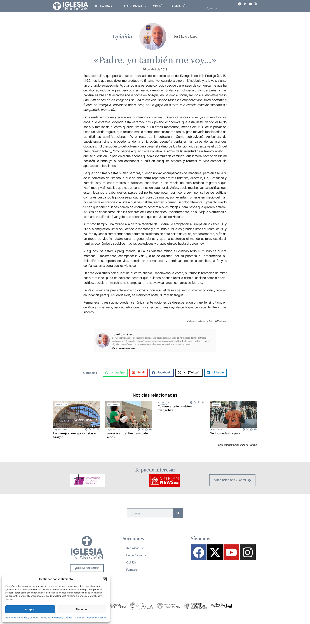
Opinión (159, 6)
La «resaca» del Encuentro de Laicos (126, 435)
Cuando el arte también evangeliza (175, 408)
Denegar (81, 609)
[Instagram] (255, 4)
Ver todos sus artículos (123, 348)
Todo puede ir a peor (225, 433)
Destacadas (61, 404)
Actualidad (103, 6)
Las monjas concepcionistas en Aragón (75, 435)
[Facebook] (240, 4)
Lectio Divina (132, 6)
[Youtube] (250, 4)
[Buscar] (178, 513)
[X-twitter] (245, 4)
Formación (179, 6)
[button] (104, 579)
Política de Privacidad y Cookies (21, 617)
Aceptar (30, 609)
